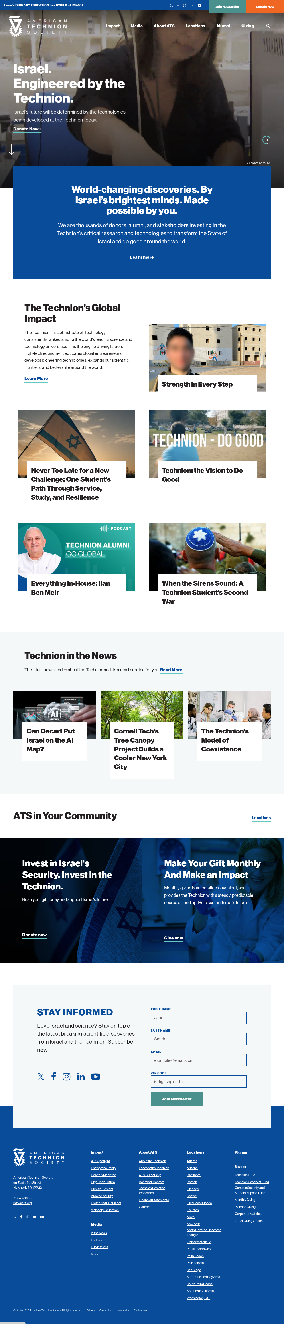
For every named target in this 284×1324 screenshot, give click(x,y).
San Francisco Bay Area (203, 1277)
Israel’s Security (102, 1196)
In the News (99, 1233)
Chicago (193, 1189)
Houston (193, 1210)
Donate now (34, 934)
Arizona (192, 1168)
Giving (247, 25)
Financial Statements (154, 1200)
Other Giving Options (249, 1221)
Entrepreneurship (103, 1168)
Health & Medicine (103, 1175)
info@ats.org (22, 1203)
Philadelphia (195, 1263)
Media (137, 25)
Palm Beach (195, 1256)
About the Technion (152, 1161)
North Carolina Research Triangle (204, 1232)
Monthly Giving (245, 1200)
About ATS (164, 25)
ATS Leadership (150, 1175)
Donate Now (265, 7)
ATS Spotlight (100, 1161)
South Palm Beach (200, 1284)
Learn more (142, 257)
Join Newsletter (227, 7)
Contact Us (105, 1310)
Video (95, 1254)
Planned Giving (245, 1207)
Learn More (36, 378)
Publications (99, 1247)
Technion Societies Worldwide (152, 1190)
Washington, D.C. (198, 1298)
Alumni (223, 25)
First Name (161, 1009)
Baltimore (194, 1175)
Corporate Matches (248, 1214)
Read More (171, 669)
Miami (191, 1217)
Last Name (160, 1030)
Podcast (97, 1240)
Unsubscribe (122, 1310)
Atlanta (192, 1161)
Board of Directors (151, 1182)
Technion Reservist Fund (252, 1182)
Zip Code (159, 1073)
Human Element (102, 1189)
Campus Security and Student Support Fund (250, 1190)
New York (193, 1224)
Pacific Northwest (199, 1249)
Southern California (200, 1291)
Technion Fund (245, 1175)
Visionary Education (105, 1210)
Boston (192, 1182)
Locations (195, 25)
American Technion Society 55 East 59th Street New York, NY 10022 (33, 1182)
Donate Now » (27, 129)
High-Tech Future (103, 1182)
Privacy (91, 1310)
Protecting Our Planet (106, 1203)
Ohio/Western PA (199, 1242)
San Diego (194, 1270)
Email (156, 1052)
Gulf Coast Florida (199, 1203)
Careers (144, 1207)
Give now (173, 938)
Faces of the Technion (154, 1168)
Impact (113, 25)
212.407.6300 (23, 1198)
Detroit (192, 1196)
